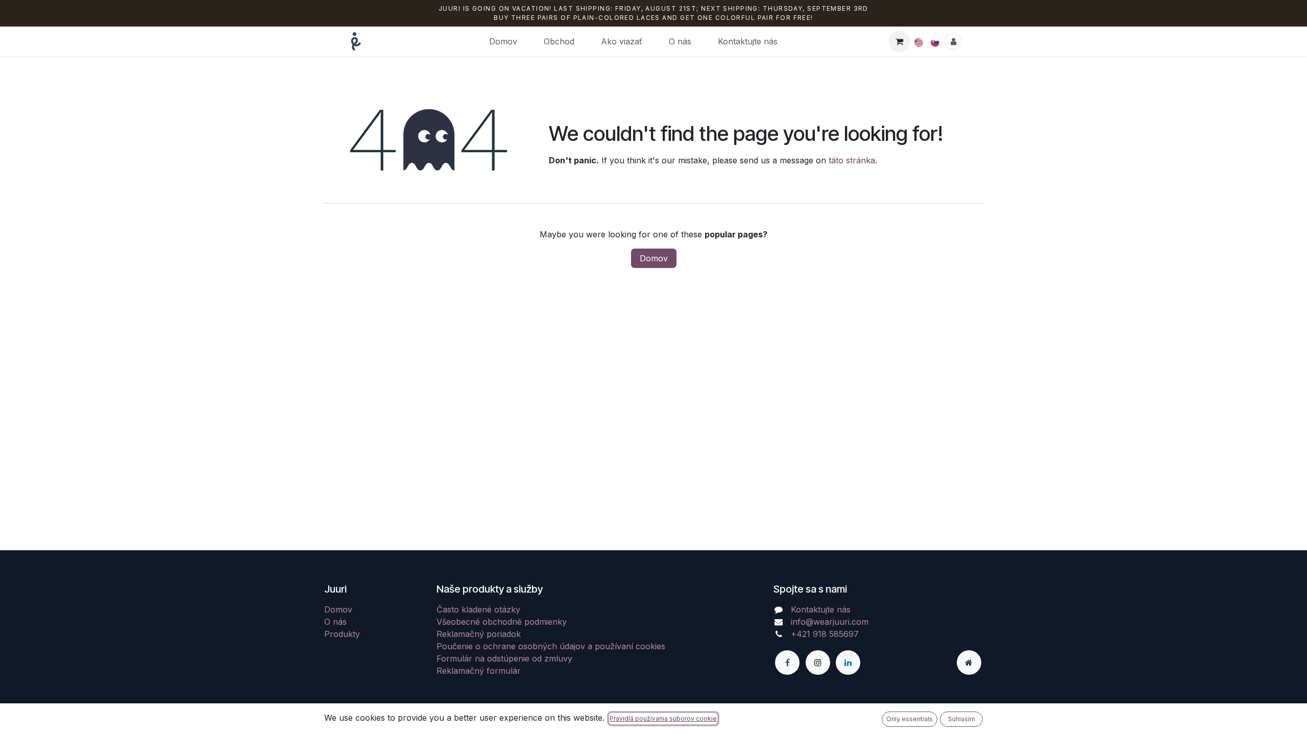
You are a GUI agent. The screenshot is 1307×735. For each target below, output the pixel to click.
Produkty (342, 634)
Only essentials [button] (909, 719)
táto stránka (852, 160)
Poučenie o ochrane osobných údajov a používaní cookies (551, 646)
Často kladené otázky (478, 609)
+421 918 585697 (825, 634)
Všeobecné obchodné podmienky (502, 622)
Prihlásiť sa (953, 41)
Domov (654, 258)
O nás (335, 622)
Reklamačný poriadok (479, 634)
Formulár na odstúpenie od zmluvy (504, 658)
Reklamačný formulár (479, 671)
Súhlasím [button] (961, 719)
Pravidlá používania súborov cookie (663, 718)
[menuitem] (503, 41)
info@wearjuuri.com (829, 622)
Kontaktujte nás (821, 609)
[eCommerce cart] (899, 41)
